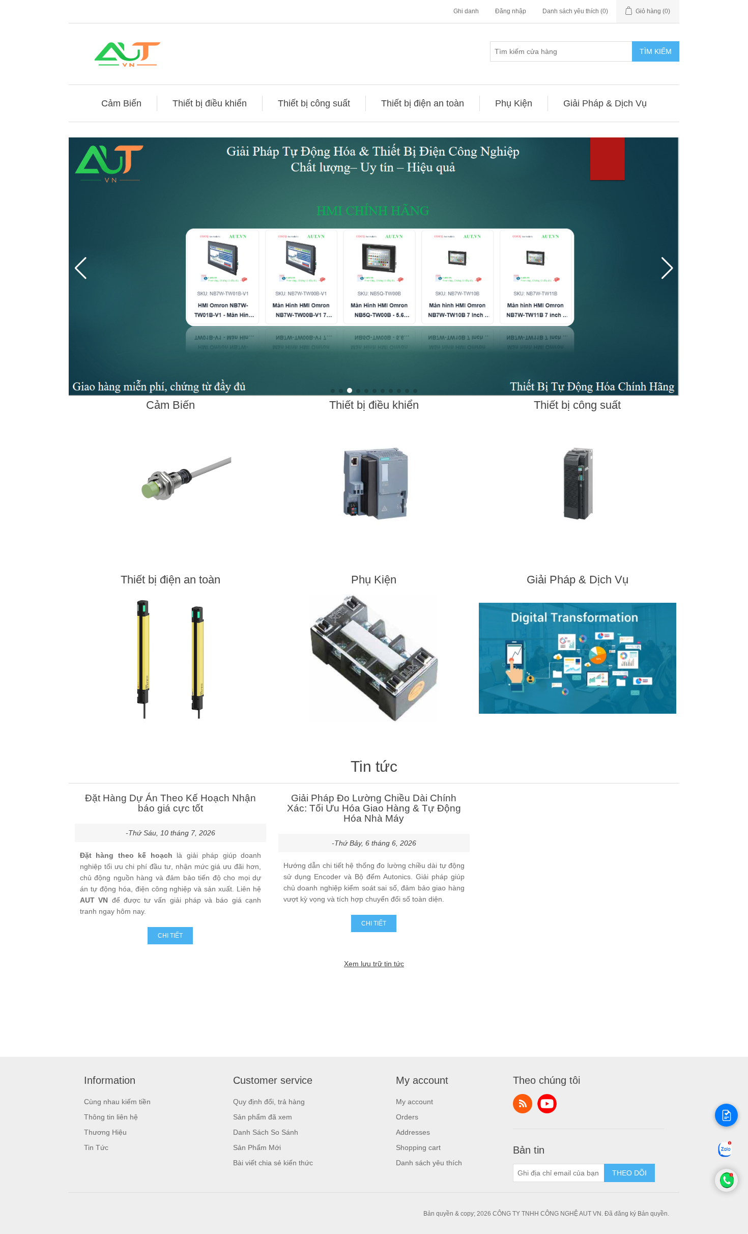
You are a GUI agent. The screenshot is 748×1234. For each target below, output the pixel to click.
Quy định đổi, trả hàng (269, 1102)
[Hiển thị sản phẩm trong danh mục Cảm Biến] (170, 483)
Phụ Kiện (373, 579)
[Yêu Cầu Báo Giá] (726, 1115)
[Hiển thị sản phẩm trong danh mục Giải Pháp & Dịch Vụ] (577, 658)
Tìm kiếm (656, 51)
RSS (522, 1103)
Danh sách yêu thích (429, 1163)
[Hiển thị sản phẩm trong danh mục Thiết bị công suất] (577, 483)
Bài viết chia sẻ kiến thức (273, 1163)
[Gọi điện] (726, 1189)
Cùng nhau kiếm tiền (117, 1102)
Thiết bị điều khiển (374, 405)
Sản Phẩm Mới (257, 1147)
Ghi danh (466, 11)
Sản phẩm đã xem (262, 1117)
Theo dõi (629, 1173)
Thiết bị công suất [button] (314, 103)
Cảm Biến (170, 405)
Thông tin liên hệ (111, 1117)
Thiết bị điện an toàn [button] (422, 103)
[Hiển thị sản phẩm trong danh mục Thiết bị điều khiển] (374, 483)
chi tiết (170, 935)
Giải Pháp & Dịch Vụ (577, 579)
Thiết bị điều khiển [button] (209, 103)
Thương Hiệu (105, 1132)
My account (414, 1102)
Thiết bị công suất (577, 405)
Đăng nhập (510, 11)
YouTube (547, 1103)
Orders (407, 1117)
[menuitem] (121, 103)
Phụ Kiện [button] (513, 103)
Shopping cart (418, 1147)
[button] (333, 391)
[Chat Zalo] (725, 1157)
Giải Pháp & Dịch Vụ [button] (605, 103)
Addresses (413, 1132)
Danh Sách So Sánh (265, 1132)
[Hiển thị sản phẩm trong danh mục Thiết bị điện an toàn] (170, 658)
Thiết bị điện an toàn (170, 579)
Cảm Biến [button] (121, 103)
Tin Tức (96, 1147)
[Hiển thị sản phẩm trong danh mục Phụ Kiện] (374, 658)
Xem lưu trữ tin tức (374, 964)
